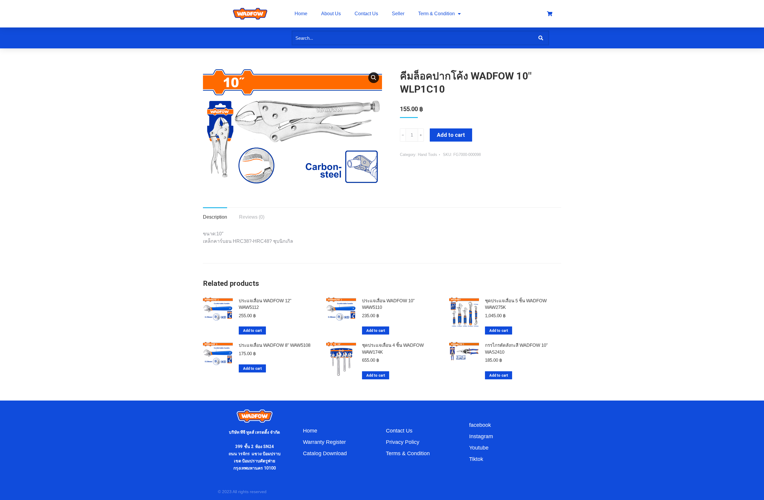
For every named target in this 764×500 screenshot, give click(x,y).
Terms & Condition (408, 453)
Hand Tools (427, 154)
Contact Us (366, 13)
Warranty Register (324, 442)
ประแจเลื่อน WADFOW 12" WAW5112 (265, 304)
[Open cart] (549, 13)
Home (301, 13)
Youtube (479, 448)
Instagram (481, 436)
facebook (480, 425)
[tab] (215, 214)
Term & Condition (436, 13)
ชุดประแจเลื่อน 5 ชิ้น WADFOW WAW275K (516, 304)
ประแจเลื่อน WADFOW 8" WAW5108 (274, 345)
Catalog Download (325, 453)
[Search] (540, 37)
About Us (331, 13)
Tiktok (476, 459)
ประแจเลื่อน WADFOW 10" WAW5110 (388, 304)
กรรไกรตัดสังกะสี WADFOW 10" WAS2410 (516, 349)
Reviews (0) (251, 217)
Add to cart (451, 135)
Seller (398, 13)
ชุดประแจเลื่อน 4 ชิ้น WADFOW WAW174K (393, 349)
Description (215, 217)
